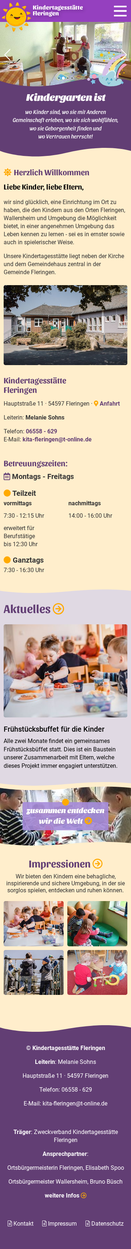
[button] (58, 78)
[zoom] (34, 923)
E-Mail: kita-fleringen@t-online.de (65, 1103)
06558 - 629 (76, 1089)
